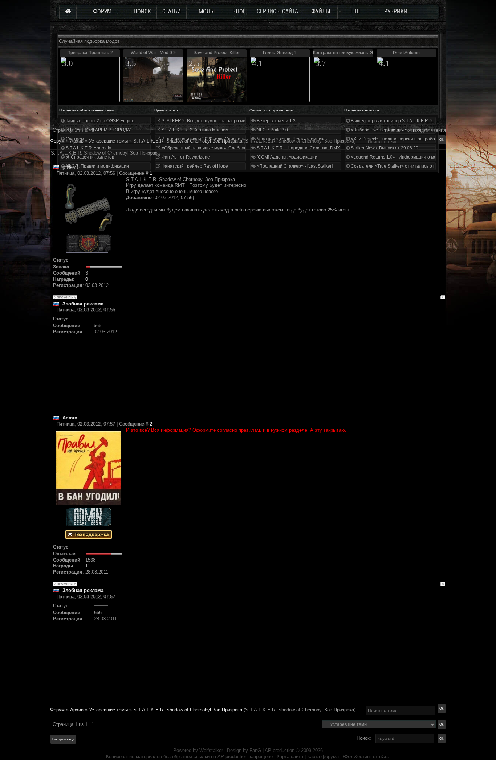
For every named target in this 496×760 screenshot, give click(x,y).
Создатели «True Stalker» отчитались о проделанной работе (413, 166)
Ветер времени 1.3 (276, 120)
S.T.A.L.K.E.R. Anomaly (88, 148)
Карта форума (323, 756)
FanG (256, 750)
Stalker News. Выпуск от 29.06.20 (384, 148)
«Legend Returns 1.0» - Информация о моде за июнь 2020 (410, 157)
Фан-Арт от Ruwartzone (185, 157)
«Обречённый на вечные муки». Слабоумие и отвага (215, 148)
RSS (348, 756)
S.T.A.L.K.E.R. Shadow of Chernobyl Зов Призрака (187, 709)
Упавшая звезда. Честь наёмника (291, 138)
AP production (279, 750)
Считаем (74, 138)
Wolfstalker (211, 750)
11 (87, 565)
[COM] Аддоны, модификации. (287, 157)
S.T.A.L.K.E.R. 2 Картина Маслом (194, 129)
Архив (77, 709)
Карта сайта (290, 756)
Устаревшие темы (108, 709)
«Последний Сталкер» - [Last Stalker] (294, 166)
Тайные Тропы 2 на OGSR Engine (99, 120)
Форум (57, 141)
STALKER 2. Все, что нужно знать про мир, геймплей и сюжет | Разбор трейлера (243, 120)
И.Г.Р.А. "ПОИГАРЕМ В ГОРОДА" (98, 129)
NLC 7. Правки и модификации (97, 166)
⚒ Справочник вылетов (89, 157)
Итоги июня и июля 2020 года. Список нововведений (215, 138)
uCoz (384, 756)
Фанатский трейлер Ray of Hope (194, 166)
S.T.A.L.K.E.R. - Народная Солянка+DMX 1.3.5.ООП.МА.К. (315, 148)
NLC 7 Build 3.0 (272, 129)
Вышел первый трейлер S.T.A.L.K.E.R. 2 (391, 120)
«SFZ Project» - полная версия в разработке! (396, 138)
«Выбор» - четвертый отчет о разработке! (394, 129)
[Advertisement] (285, 364)
